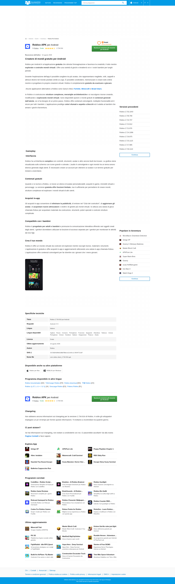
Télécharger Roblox (52, 383)
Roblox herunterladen (33, 383)
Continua (135, 155)
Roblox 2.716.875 (126, 136)
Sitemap (52, 570)
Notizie (48, 3)
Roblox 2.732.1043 (126, 112)
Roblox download (70, 383)
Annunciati (43, 570)
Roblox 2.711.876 (126, 128)
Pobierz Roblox (72, 386)
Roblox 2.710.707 (126, 120)
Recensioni (57, 3)
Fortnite (77, 89)
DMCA (106, 574)
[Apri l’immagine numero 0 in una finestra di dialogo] (34, 274)
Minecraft (85, 89)
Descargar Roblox (56, 386)
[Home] (26, 39)
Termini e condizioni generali (35, 574)
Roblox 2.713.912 (126, 124)
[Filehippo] (32, 3)
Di (35, 48)
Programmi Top (70, 3)
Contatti (33, 570)
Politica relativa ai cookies (58, 574)
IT (145, 3)
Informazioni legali (94, 574)
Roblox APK (45, 44)
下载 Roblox (86, 383)
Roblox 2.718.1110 (126, 149)
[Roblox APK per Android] (27, 46)
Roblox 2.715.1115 (126, 141)
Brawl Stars (97, 89)
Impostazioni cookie (119, 574)
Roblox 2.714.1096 (126, 132)
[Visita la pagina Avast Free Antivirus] (104, 43)
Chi (26, 570)
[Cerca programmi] (123, 3)
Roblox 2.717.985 (126, 145)
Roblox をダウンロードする (35, 386)
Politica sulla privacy (77, 574)
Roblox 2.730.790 (126, 116)
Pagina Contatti (31, 436)
